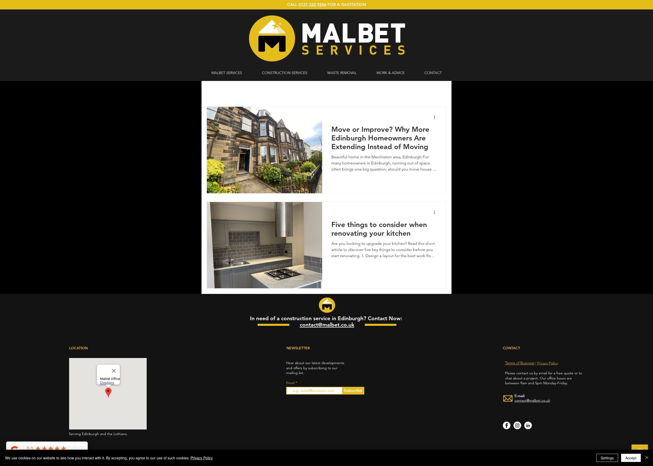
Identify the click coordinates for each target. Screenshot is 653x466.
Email (291, 383)
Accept (630, 457)
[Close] (647, 458)
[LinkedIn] (528, 425)
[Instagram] (517, 425)
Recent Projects (284, 91)
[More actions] (436, 117)
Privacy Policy (547, 363)
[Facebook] (506, 425)
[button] (439, 91)
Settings (607, 457)
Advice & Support (246, 91)
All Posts (214, 91)
